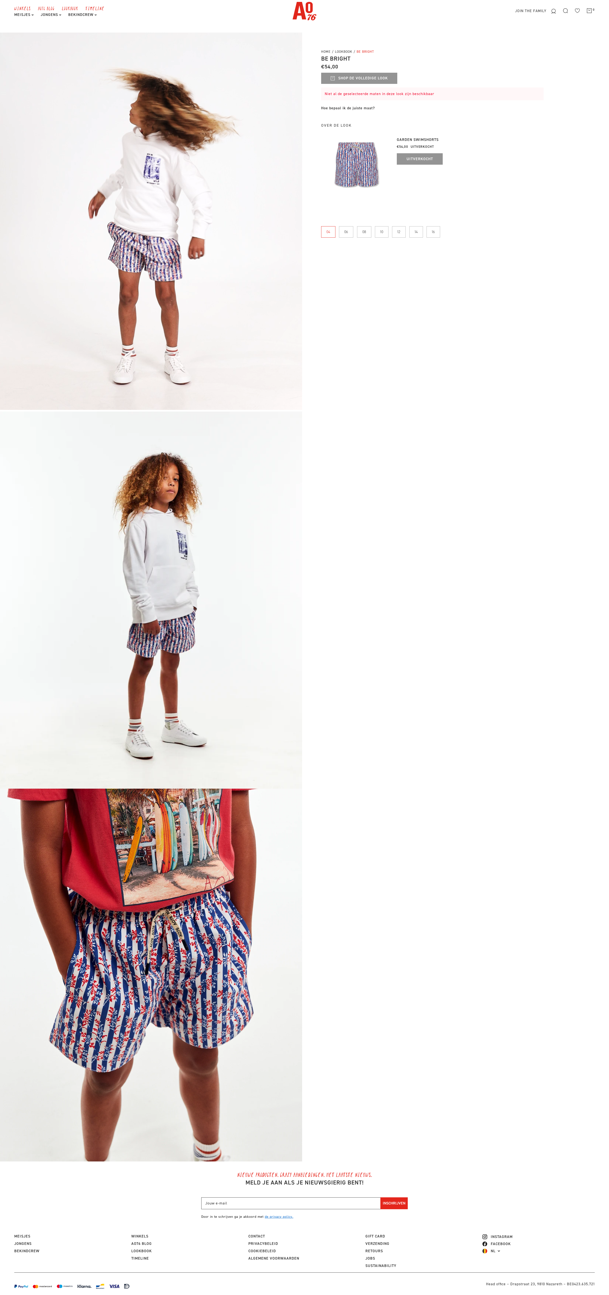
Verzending (377, 1243)
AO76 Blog (46, 8)
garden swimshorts (418, 139)
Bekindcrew (26, 1250)
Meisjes (23, 14)
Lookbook (344, 51)
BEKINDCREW (81, 14)
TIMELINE (94, 8)
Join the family (531, 10)
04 (328, 231)
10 (381, 231)
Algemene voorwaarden (273, 1258)
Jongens (50, 14)
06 (346, 231)
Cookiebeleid (262, 1250)
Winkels (22, 8)
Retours (374, 1250)
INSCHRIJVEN (394, 1203)
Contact (256, 1236)
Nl (493, 1251)
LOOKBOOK (70, 8)
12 (398, 231)
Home (326, 51)
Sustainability (380, 1265)
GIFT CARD (375, 1236)
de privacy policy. (279, 1216)
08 (364, 231)
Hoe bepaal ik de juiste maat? (348, 108)
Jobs (370, 1258)
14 (416, 231)
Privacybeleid (263, 1243)
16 (433, 231)
